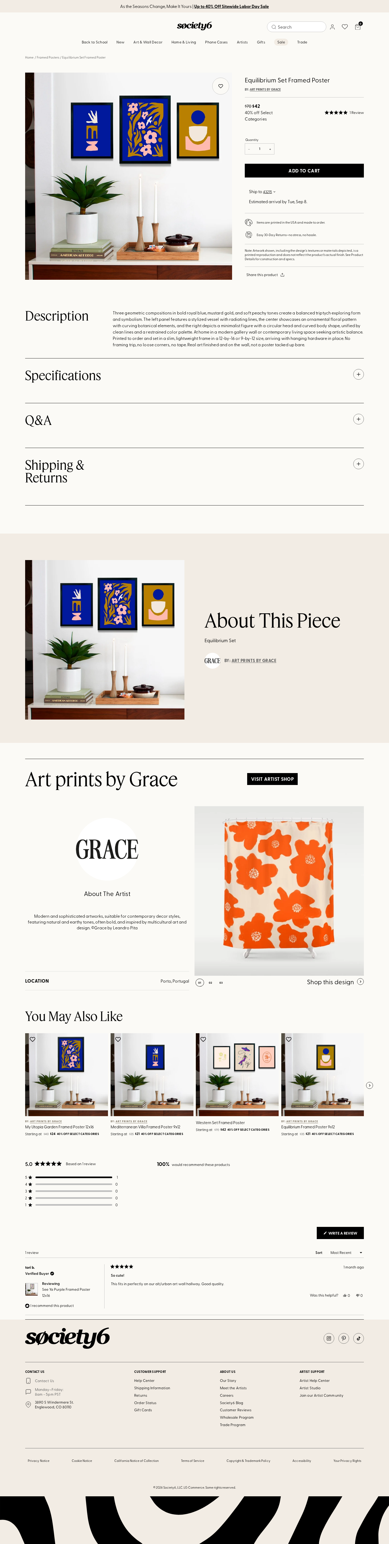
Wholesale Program (237, 1417)
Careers (227, 1395)
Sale (281, 42)
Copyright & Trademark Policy (248, 1460)
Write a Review (346, 1234)
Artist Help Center (315, 1380)
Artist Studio (310, 1387)
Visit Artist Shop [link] (272, 778)
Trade (302, 42)
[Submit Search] (274, 27)
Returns (140, 1395)
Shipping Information (152, 1387)
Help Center (144, 1380)
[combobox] (296, 26)
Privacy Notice (38, 1460)
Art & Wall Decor (147, 42)
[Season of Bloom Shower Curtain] (279, 891)
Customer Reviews (235, 1409)
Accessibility (301, 1460)
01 (199, 982)
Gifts (261, 42)
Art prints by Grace (265, 89)
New (120, 42)
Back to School (95, 42)
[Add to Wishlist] (33, 1039)
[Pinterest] (343, 1338)
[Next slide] (369, 1085)
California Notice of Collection (136, 1460)
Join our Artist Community (321, 1395)
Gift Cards (143, 1409)
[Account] (332, 26)
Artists (242, 42)
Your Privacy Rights (347, 1460)
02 (210, 982)
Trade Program (233, 1424)
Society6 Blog (231, 1402)
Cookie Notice (82, 1460)
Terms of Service (192, 1460)
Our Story (228, 1380)
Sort (319, 1252)
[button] (344, 112)
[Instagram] (329, 1338)
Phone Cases (216, 42)
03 (221, 982)
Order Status (145, 1402)
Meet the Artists (233, 1387)
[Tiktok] (358, 1338)
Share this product (262, 274)
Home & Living (183, 42)
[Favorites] (344, 26)
